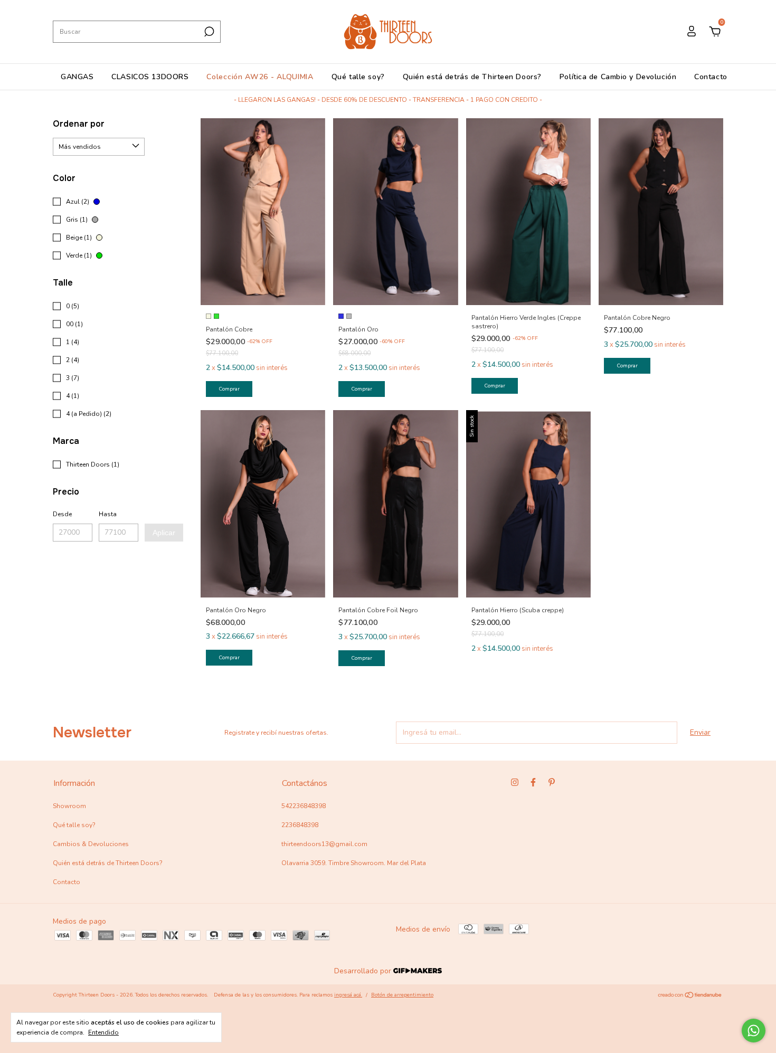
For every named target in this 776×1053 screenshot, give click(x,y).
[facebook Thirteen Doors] (533, 782)
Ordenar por (79, 123)
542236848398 (303, 806)
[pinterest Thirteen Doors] (551, 782)
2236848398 (299, 825)
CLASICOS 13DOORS (149, 77)
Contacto (710, 77)
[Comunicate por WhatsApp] (753, 1030)
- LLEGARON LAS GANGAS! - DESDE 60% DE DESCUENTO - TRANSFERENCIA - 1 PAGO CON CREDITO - (388, 100)
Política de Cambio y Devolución (618, 77)
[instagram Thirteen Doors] (514, 782)
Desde (62, 514)
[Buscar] (208, 31)
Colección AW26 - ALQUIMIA (260, 77)
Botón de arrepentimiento (402, 995)
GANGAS (77, 77)
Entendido (103, 1032)
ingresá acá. (348, 995)
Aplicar (164, 532)
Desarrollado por (363, 971)
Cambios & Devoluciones (91, 844)
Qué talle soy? (358, 77)
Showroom (69, 806)
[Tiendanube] (690, 996)
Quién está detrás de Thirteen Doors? (472, 77)
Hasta (108, 514)
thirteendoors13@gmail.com (324, 844)
